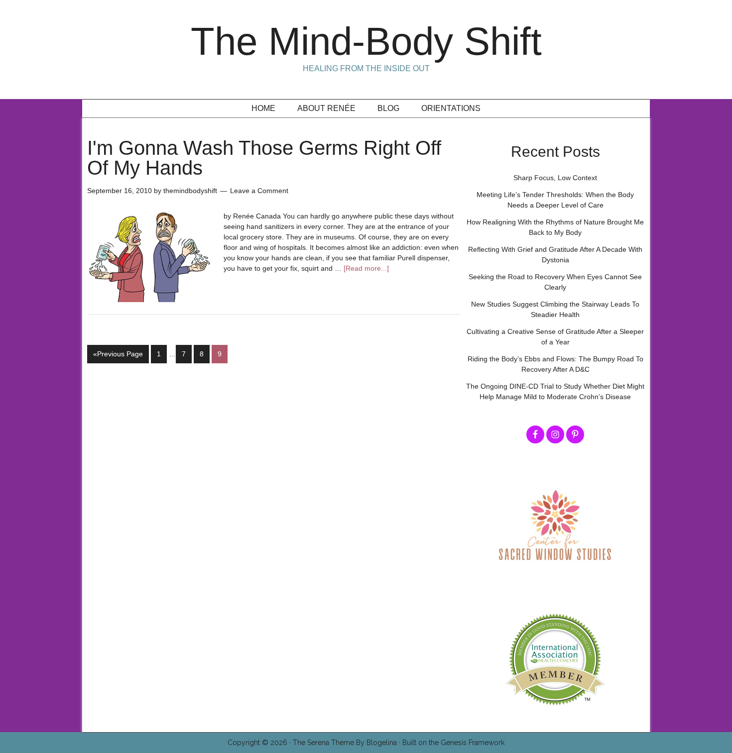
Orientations (451, 108)
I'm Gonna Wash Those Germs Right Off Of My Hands (264, 158)
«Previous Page (118, 354)
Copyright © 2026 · (260, 743)
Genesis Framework (472, 743)
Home (263, 108)
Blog (388, 108)
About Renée (326, 108)
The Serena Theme (323, 743)
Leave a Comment (259, 191)
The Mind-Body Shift (366, 41)
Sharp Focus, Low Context (555, 178)
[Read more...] (366, 268)
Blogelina (381, 743)
